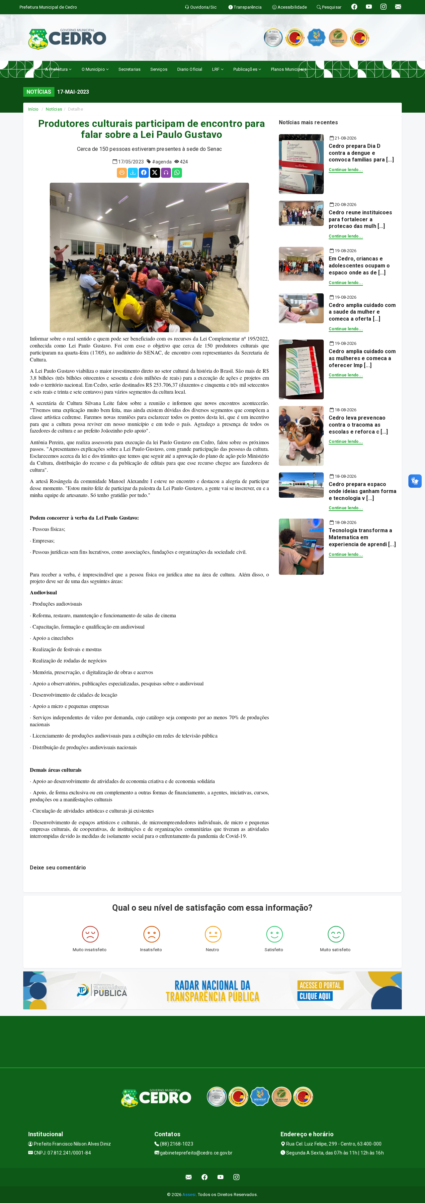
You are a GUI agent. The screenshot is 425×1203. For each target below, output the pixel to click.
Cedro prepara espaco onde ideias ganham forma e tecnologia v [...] (362, 491)
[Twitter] (155, 173)
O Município (94, 69)
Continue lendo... (346, 169)
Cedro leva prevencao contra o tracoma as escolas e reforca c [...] (358, 425)
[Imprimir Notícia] (122, 173)
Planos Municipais (288, 69)
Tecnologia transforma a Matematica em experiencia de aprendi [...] (362, 537)
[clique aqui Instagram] (236, 1177)
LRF (216, 69)
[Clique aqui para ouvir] (166, 173)
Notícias (54, 109)
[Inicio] (33, 69)
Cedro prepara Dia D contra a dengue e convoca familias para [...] (361, 153)
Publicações (245, 69)
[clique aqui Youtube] (220, 1177)
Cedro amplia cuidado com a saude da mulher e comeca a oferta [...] (362, 312)
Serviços (158, 69)
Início (33, 109)
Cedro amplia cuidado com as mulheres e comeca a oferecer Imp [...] (362, 358)
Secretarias (129, 69)
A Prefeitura (57, 69)
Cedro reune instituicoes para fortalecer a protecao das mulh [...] (360, 219)
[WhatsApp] (177, 173)
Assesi (189, 1194)
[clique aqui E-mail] (189, 1177)
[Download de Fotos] (133, 173)
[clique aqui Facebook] (205, 1177)
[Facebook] (144, 173)
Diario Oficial (189, 69)
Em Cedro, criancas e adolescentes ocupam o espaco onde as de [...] (359, 265)
